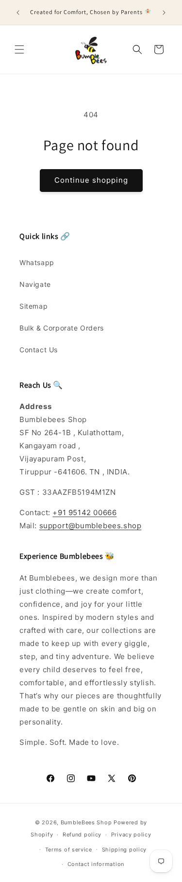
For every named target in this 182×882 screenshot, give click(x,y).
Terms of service (68, 849)
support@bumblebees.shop (90, 525)
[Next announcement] (164, 12)
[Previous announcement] (18, 12)
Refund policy (82, 834)
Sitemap (33, 306)
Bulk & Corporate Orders (61, 328)
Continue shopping (91, 180)
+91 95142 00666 (84, 512)
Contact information (95, 864)
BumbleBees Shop (86, 822)
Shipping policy (124, 849)
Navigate (35, 284)
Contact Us (38, 350)
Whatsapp (36, 262)
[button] (19, 49)
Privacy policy (131, 834)
